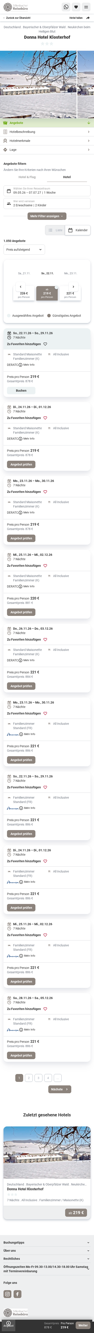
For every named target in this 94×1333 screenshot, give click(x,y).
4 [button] (48, 1078)
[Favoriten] (76, 7)
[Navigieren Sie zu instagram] (7, 1294)
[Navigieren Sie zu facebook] (17, 1294)
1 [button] (19, 1078)
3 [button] (38, 1078)
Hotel (67, 177)
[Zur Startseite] (17, 7)
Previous (20, 287)
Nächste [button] (57, 1089)
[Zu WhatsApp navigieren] (66, 7)
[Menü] (86, 7)
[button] (47, 1243)
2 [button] (29, 1078)
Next (73, 287)
